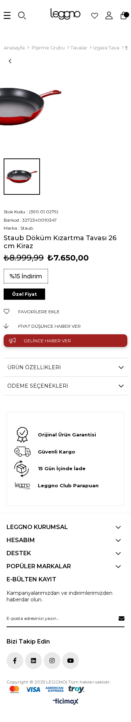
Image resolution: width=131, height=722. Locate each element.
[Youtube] (70, 660)
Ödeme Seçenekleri (37, 386)
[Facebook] (15, 660)
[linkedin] (33, 660)
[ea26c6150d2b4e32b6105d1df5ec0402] (47, 689)
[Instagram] (52, 660)
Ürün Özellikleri (34, 367)
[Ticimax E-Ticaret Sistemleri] (66, 702)
